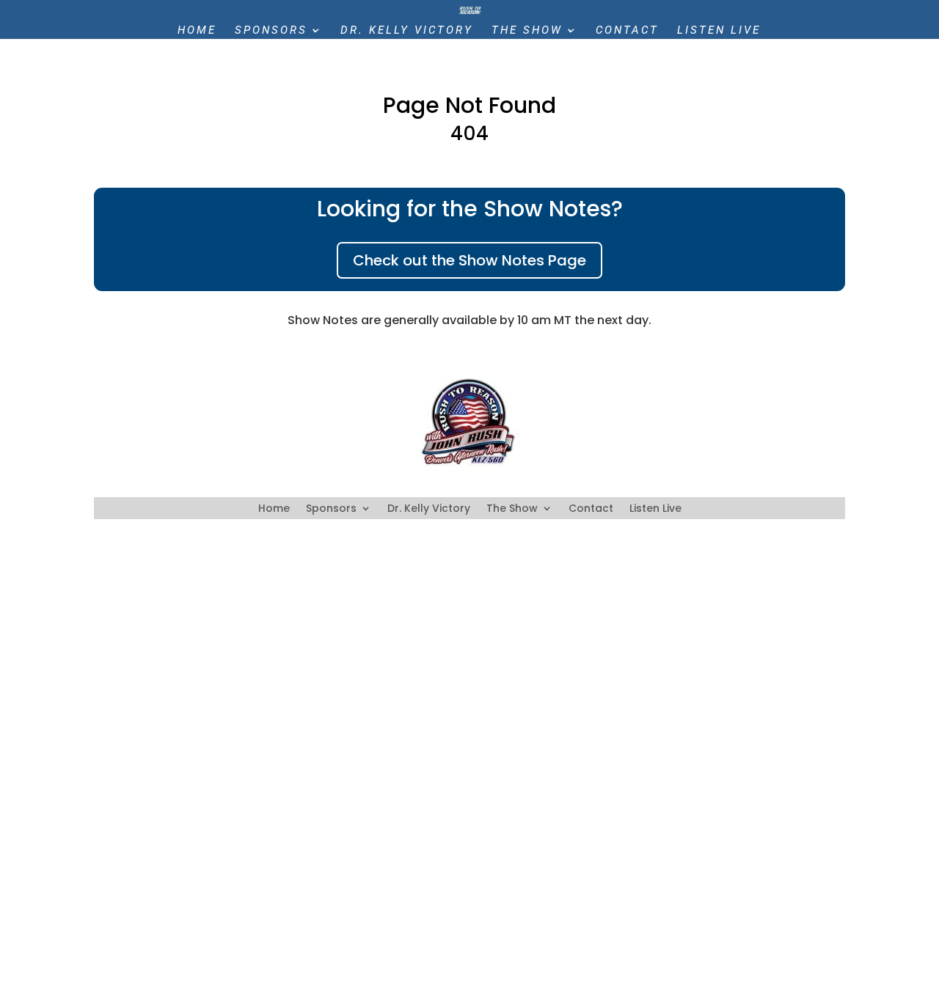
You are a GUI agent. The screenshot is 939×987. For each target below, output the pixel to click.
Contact (627, 31)
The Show (527, 31)
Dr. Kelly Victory (406, 31)
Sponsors (271, 31)
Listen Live (719, 31)
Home (197, 31)
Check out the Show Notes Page (469, 260)
